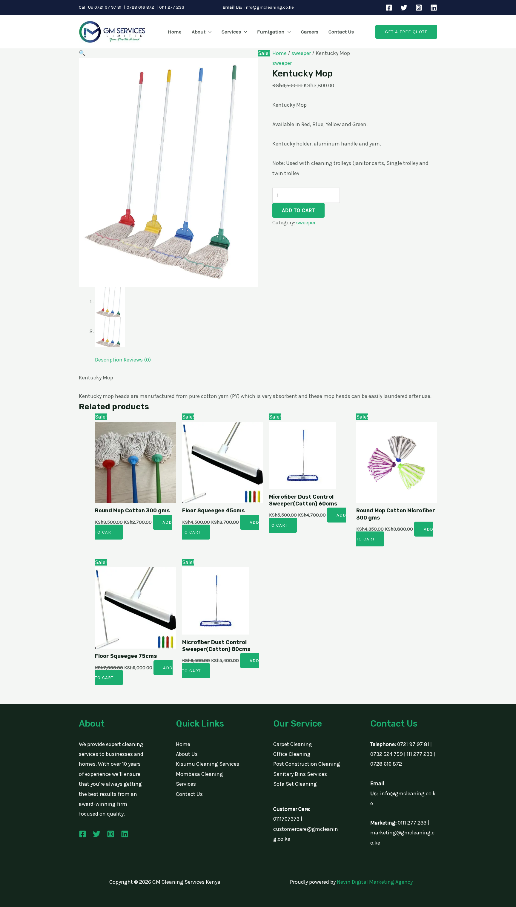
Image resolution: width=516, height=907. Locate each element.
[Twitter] (403, 7)
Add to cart (298, 210)
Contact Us (341, 32)
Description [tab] (108, 359)
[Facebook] (389, 7)
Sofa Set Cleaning (295, 784)
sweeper (301, 53)
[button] (208, 31)
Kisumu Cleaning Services (207, 764)
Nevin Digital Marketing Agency (375, 882)
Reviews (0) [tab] (137, 359)
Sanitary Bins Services (300, 774)
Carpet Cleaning (292, 744)
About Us (187, 754)
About (198, 32)
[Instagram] (418, 7)
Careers (309, 32)
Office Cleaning (292, 754)
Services (231, 32)
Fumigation (271, 32)
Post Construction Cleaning (306, 764)
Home (175, 32)
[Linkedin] (433, 7)
